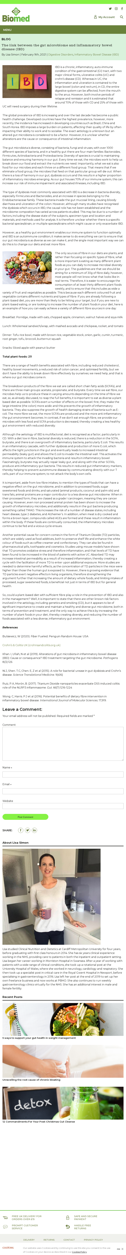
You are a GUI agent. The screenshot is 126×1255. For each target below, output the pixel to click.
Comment (9, 724)
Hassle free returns (82, 1227)
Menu (7, 30)
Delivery (29, 1239)
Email (6, 785)
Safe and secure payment (85, 1218)
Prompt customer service (25, 1227)
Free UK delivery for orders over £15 (27, 1218)
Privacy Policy (93, 1239)
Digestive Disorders (60, 54)
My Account (107, 17)
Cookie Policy (79, 1252)
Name (7, 768)
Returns (49, 1239)
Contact (69, 1239)
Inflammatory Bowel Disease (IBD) (96, 54)
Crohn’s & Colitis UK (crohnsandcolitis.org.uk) (31, 645)
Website (7, 801)
